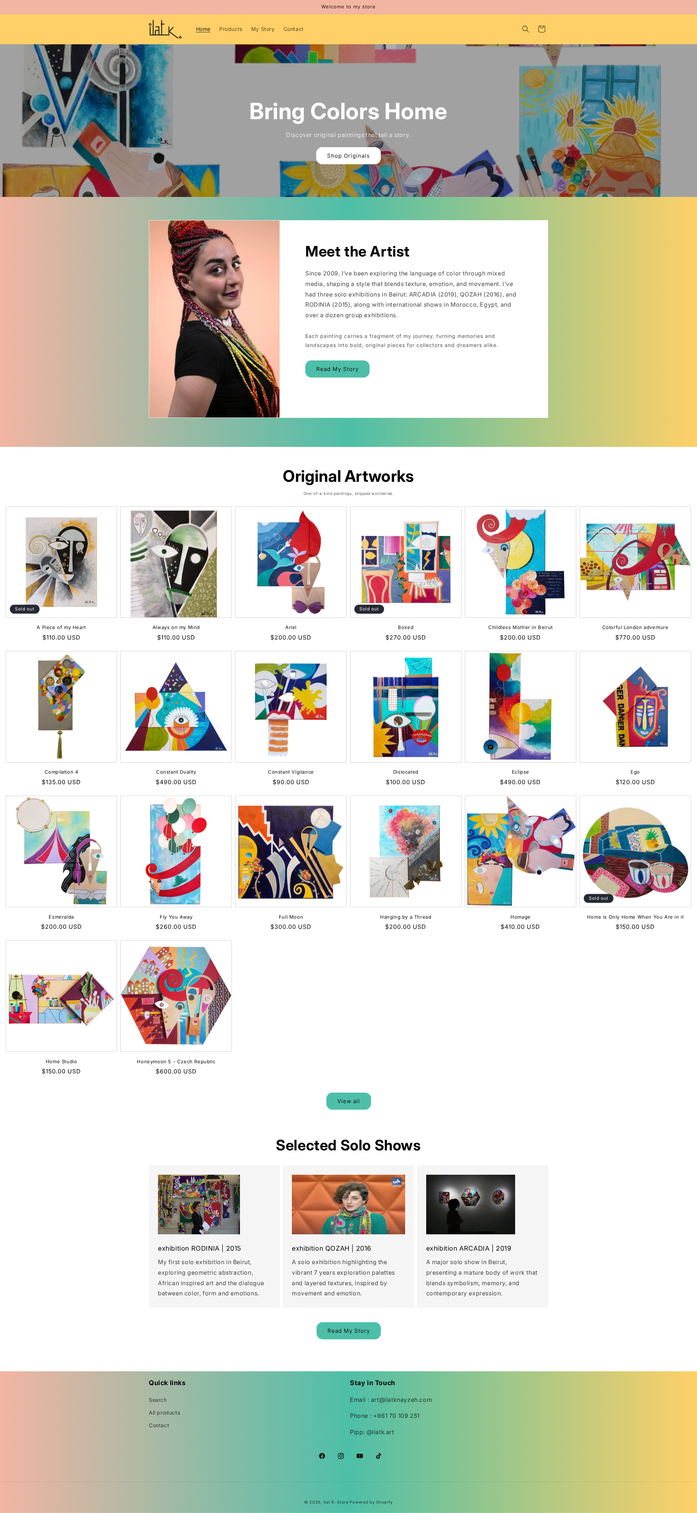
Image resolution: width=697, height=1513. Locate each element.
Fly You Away (176, 917)
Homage (520, 917)
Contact (159, 1425)
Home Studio (61, 1061)
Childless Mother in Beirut (520, 627)
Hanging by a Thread (405, 917)
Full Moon (291, 917)
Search (158, 1400)
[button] (526, 29)
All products (164, 1412)
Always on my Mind (176, 627)
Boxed (405, 627)
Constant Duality (176, 772)
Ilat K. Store (335, 1502)
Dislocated (406, 772)
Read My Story (337, 369)
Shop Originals (348, 155)
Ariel (291, 627)
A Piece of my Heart (61, 627)
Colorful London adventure (635, 627)
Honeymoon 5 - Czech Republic (176, 1061)
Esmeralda (61, 917)
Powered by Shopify (371, 1502)
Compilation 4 (61, 772)
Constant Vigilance (291, 772)
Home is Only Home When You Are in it (635, 917)
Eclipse (520, 772)
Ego (635, 772)
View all (348, 1101)
